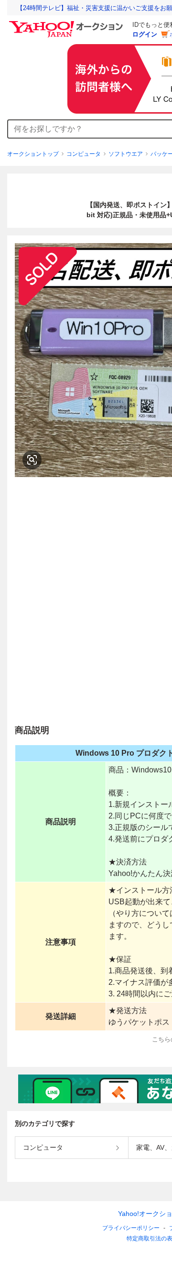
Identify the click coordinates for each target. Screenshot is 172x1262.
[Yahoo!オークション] (67, 23)
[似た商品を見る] (32, 459)
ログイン (144, 34)
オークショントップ (33, 154)
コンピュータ (83, 154)
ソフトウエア (125, 154)
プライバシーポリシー (131, 1228)
